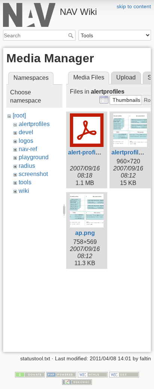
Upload (126, 77)
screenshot (33, 174)
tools (25, 182)
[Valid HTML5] (93, 374)
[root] (19, 115)
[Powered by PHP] (61, 374)
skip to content (134, 6)
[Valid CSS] (124, 374)
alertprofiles (34, 124)
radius (27, 166)
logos (26, 141)
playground (34, 157)
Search (71, 35)
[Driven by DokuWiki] (77, 382)
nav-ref (28, 149)
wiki (24, 191)
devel (26, 132)
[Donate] (30, 374)
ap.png (85, 233)
